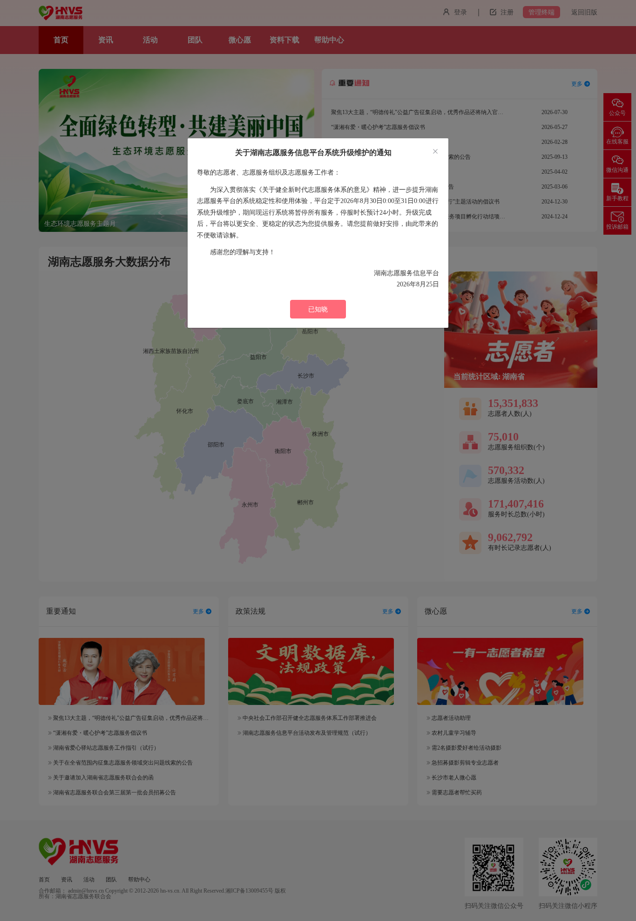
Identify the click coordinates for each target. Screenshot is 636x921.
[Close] (435, 152)
